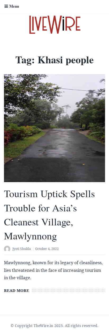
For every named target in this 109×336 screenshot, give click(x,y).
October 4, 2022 (47, 249)
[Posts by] (8, 249)
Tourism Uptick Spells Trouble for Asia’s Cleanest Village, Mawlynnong (49, 214)
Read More (16, 290)
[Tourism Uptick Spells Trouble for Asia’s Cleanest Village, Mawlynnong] (54, 128)
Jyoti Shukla (21, 249)
